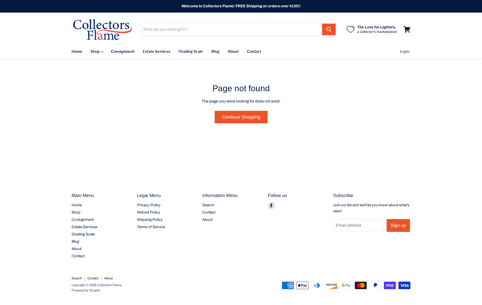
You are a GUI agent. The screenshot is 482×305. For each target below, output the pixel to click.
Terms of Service (151, 227)
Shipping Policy (150, 220)
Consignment (123, 51)
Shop (96, 51)
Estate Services (156, 51)
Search (208, 205)
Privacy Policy (149, 205)
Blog (215, 51)
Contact (254, 51)
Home (77, 51)
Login (404, 51)
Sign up (398, 225)
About (233, 51)
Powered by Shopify (86, 290)
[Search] (329, 29)
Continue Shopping (241, 117)
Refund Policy (148, 212)
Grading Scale (190, 51)
